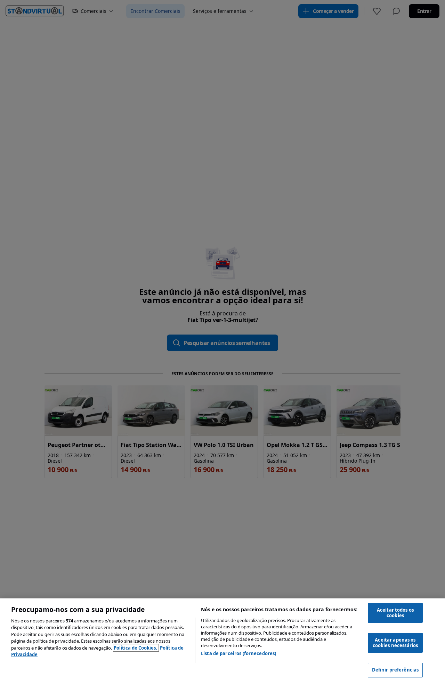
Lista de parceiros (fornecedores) (238, 653)
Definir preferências (395, 670)
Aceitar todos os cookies (395, 613)
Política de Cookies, (136, 648)
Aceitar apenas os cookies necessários (395, 643)
